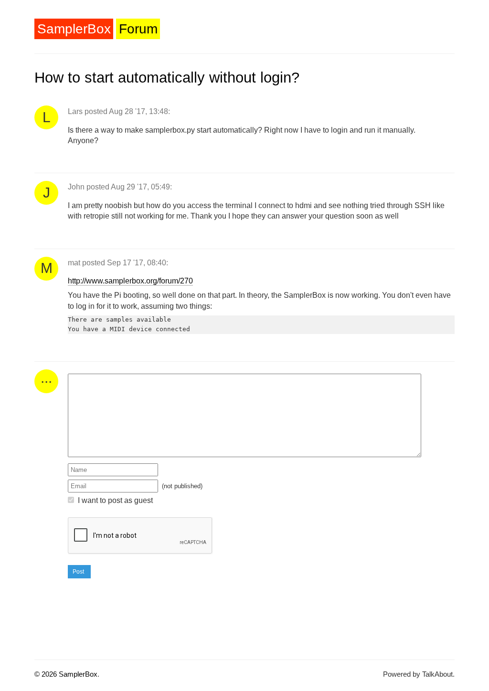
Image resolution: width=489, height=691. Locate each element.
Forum (138, 28)
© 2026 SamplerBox (65, 674)
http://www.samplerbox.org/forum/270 (130, 281)
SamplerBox (74, 28)
